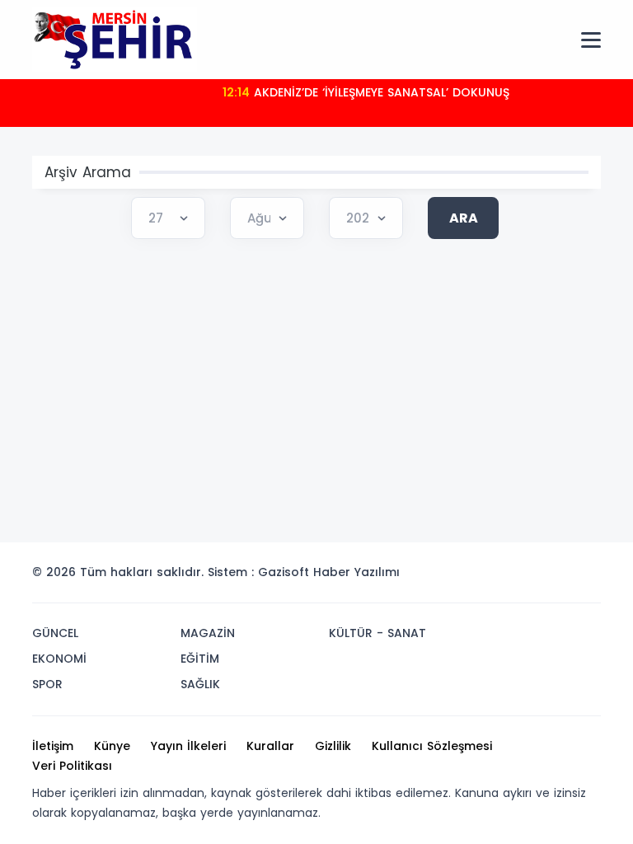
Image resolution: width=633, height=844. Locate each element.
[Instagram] (533, 577)
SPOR (47, 684)
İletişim (52, 746)
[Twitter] (483, 577)
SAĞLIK (200, 684)
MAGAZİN (208, 633)
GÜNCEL (55, 633)
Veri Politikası (72, 765)
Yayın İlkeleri (188, 746)
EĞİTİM (200, 658)
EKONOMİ (59, 658)
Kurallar (270, 746)
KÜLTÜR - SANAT (377, 633)
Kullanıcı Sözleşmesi (432, 746)
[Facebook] (508, 577)
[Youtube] (558, 577)
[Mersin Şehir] (114, 38)
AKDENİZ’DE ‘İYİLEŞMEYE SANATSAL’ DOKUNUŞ (366, 92)
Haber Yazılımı (356, 572)
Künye (112, 746)
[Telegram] (582, 577)
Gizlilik (333, 746)
